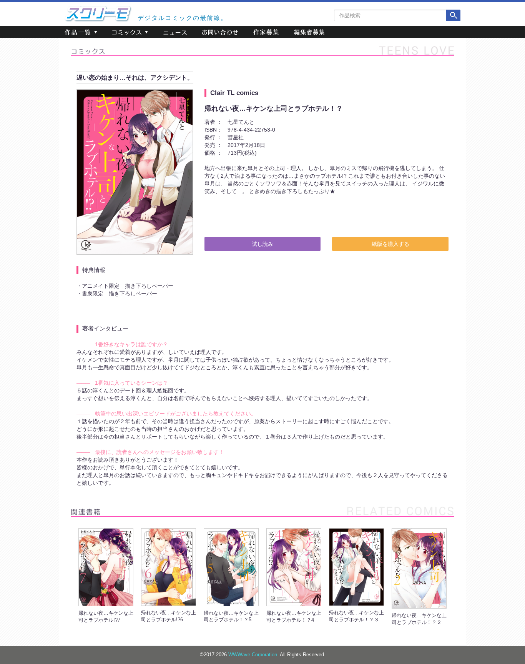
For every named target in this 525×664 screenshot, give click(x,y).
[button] (81, 32)
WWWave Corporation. (253, 654)
